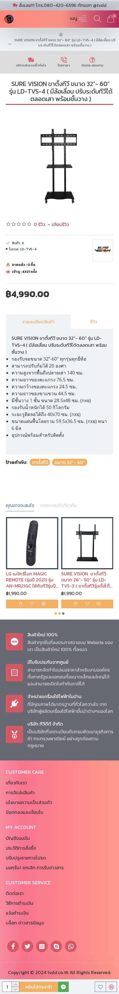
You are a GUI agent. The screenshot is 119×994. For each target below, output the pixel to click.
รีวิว (93, 321)
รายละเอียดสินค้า (38, 321)
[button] (56, 613)
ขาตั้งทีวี (40, 462)
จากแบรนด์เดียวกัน (58, 505)
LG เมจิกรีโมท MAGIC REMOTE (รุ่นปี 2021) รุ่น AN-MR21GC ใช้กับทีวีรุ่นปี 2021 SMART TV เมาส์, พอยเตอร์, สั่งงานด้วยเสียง (31, 580)
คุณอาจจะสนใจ (20, 505)
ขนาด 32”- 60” (70, 462)
